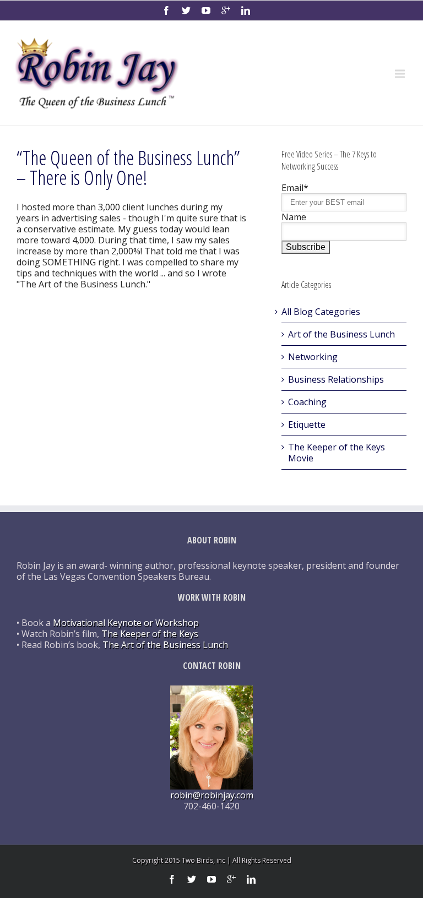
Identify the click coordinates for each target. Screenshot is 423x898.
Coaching (307, 402)
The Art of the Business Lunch (165, 645)
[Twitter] (186, 10)
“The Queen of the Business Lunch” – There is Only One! (128, 167)
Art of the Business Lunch (341, 334)
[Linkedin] (245, 10)
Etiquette (307, 424)
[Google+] (225, 10)
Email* (294, 188)
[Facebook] (166, 10)
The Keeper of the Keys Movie (336, 452)
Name (293, 217)
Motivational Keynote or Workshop (126, 623)
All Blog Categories (320, 312)
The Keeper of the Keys (149, 634)
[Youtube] (206, 10)
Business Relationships (336, 379)
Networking (313, 357)
